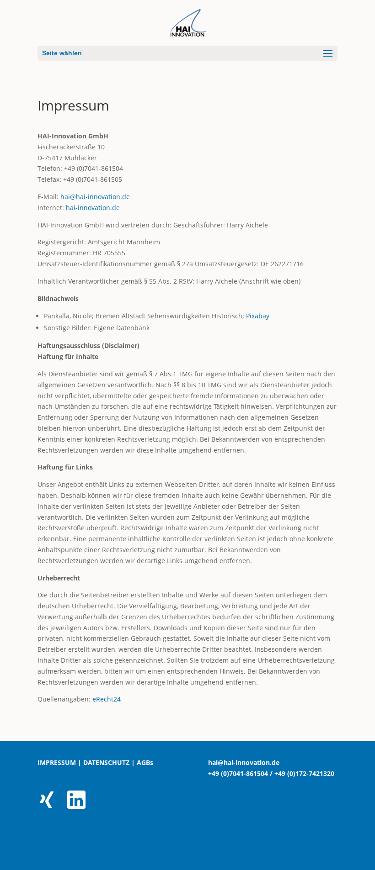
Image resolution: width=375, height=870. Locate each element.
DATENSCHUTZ (106, 762)
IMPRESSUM (57, 762)
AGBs (145, 762)
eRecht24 (106, 699)
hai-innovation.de (93, 207)
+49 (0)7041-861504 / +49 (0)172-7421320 (271, 773)
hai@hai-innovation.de (95, 196)
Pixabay (257, 315)
